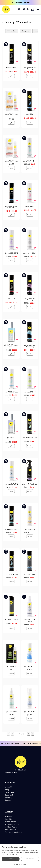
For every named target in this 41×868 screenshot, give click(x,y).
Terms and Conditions (13, 832)
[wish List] (24, 9)
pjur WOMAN (29, 206)
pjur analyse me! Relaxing (29, 299)
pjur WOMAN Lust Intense (11, 115)
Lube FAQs (9, 795)
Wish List (8, 819)
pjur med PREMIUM (29, 253)
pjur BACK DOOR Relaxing (30, 68)
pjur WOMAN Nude (29, 161)
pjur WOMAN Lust (11, 161)
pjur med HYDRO (30, 392)
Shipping (8, 797)
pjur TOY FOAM (29, 711)
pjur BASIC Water (30, 574)
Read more (19, 855)
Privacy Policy (10, 829)
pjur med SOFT (29, 529)
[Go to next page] (28, 734)
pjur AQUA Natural (11, 574)
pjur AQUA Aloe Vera (30, 437)
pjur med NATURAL (11, 484)
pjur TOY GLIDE (29, 666)
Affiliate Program (11, 827)
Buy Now (11, 76)
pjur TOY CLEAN (11, 711)
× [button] (38, 846)
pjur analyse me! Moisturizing (29, 346)
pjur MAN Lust (11, 666)
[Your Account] (28, 9)
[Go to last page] (32, 734)
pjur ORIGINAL (11, 67)
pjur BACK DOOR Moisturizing (11, 207)
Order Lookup (10, 821)
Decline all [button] (30, 859)
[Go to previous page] (12, 734)
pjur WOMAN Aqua (11, 392)
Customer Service (12, 824)
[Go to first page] (8, 734)
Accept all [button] (11, 859)
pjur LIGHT (11, 298)
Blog (7, 789)
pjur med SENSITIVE (11, 253)
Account (8, 816)
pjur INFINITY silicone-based (11, 438)
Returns (8, 800)
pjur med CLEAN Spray (29, 620)
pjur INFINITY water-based (11, 346)
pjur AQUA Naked (11, 529)
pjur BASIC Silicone (11, 619)
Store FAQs (9, 792)
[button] (38, 9)
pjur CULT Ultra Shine (29, 484)
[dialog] (20, 856)
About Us (8, 787)
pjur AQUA (29, 114)
